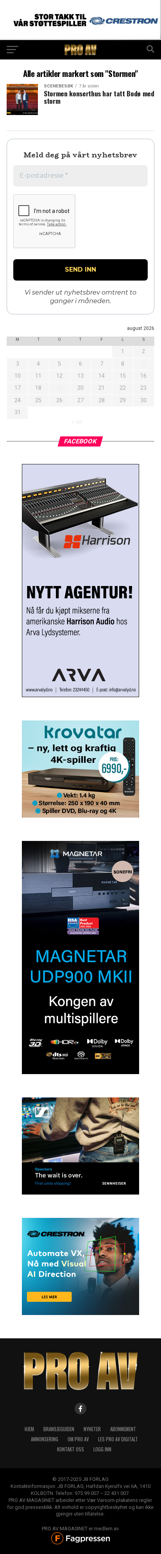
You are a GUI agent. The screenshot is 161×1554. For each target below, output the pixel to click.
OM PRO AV (78, 1439)
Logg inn (102, 1449)
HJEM (29, 1429)
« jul (77, 422)
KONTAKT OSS (70, 1449)
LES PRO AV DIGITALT (118, 1439)
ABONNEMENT (123, 1429)
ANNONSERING (44, 1439)
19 (59, 388)
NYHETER (92, 1429)
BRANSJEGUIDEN (58, 1429)
